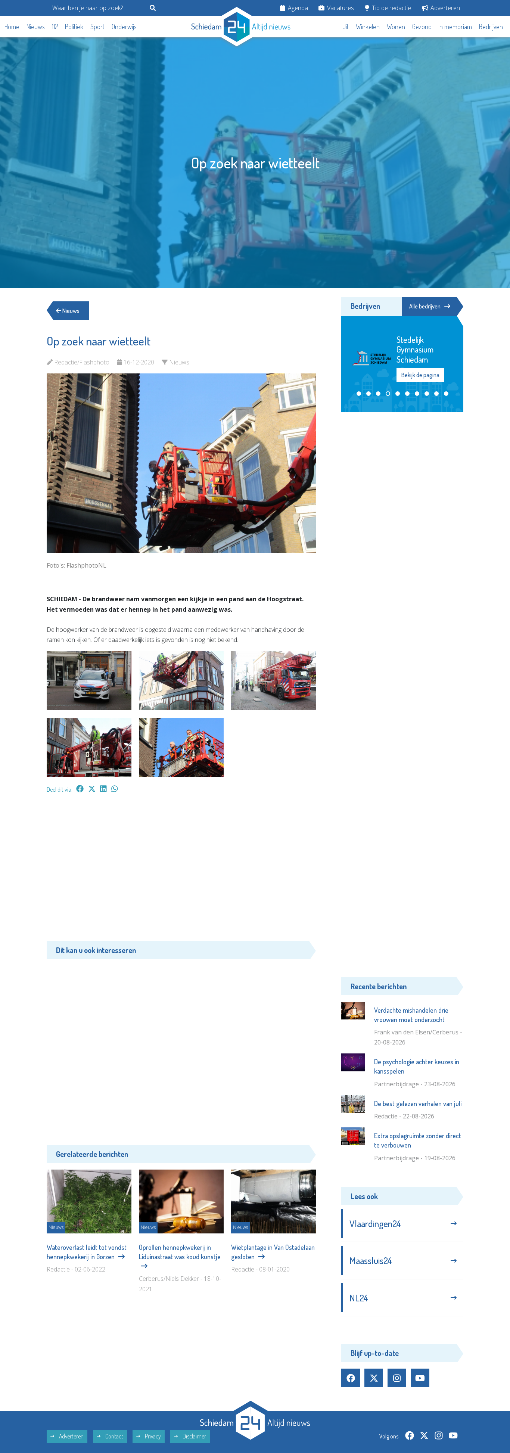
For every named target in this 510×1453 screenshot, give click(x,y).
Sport (97, 26)
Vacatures (340, 8)
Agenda (297, 8)
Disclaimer (193, 1436)
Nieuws (36, 26)
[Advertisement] (181, 871)
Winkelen (368, 26)
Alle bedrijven (425, 306)
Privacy (152, 1436)
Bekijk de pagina (420, 375)
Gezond (422, 26)
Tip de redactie (390, 8)
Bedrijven (491, 26)
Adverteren (444, 8)
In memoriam (455, 26)
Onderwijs (124, 26)
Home (11, 26)
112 (55, 26)
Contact (113, 1436)
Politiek (74, 26)
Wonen (396, 26)
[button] (359, 393)
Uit (345, 26)
